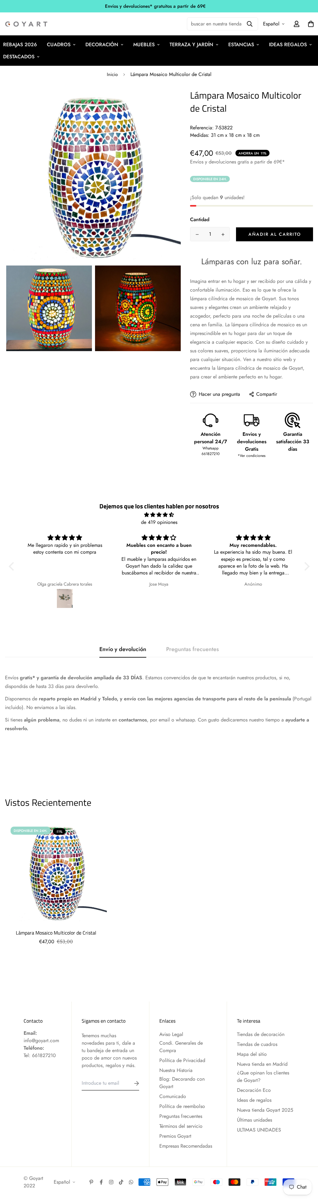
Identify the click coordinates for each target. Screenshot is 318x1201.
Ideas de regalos (254, 1100)
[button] (12, 566)
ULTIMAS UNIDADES (259, 1129)
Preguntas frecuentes (180, 1116)
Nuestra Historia (176, 1070)
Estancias (241, 44)
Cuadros (58, 44)
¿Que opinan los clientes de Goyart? (263, 1076)
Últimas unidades (254, 1119)
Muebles (144, 44)
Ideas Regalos (288, 44)
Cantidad (199, 219)
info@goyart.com (41, 1040)
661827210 (44, 1055)
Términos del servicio (180, 1126)
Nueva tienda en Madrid (262, 1064)
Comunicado (172, 1096)
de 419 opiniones (159, 522)
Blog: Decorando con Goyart (182, 1082)
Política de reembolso (182, 1106)
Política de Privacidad (182, 1060)
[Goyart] (26, 24)
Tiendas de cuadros (257, 1044)
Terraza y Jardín (191, 44)
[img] (159, 515)
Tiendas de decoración (260, 1034)
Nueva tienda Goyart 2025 (265, 1110)
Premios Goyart (175, 1136)
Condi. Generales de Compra (181, 1046)
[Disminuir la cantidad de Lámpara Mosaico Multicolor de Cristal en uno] (197, 234)
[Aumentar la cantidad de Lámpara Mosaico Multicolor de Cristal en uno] (222, 234)
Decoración (101, 44)
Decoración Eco (254, 1090)
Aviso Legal (171, 1034)
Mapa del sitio (252, 1054)
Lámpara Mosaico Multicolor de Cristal (56, 932)
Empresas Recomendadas (185, 1146)
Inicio (112, 74)
